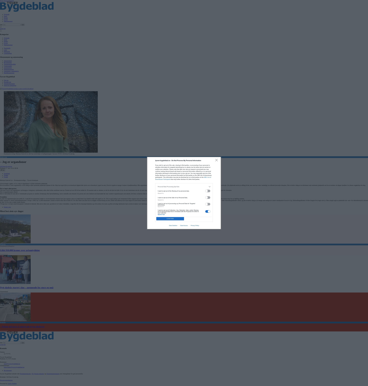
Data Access (184, 225)
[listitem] (184, 187)
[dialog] (184, 193)
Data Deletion (173, 225)
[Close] (217, 161)
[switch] (207, 191)
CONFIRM (170, 218)
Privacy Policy (195, 225)
